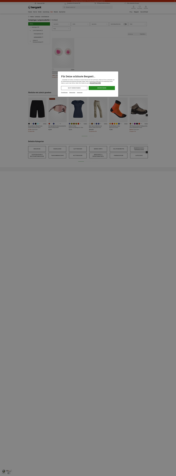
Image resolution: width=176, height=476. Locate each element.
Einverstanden (101, 88)
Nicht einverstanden (74, 88)
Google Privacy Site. (95, 83)
